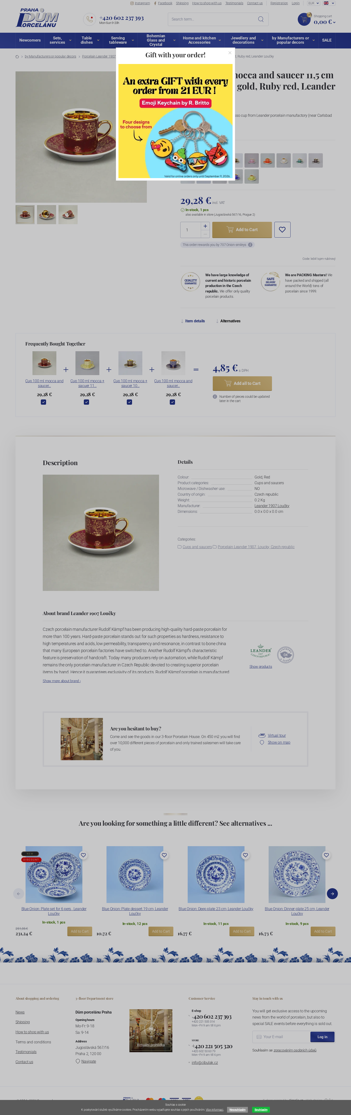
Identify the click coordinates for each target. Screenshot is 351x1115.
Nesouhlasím (237, 1109)
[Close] (230, 52)
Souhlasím (261, 1109)
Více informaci (214, 1109)
